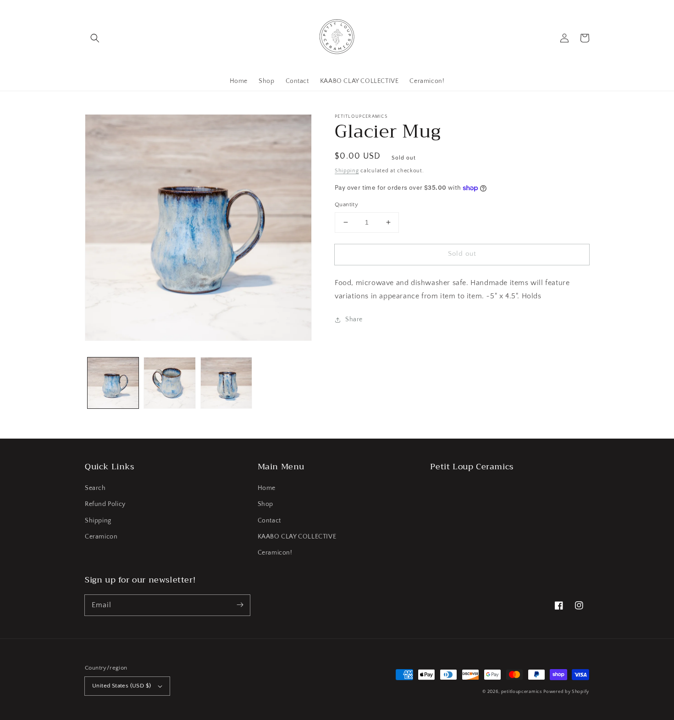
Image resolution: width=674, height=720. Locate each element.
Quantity (346, 204)
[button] (95, 38)
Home (267, 488)
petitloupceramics (521, 691)
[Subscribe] (240, 605)
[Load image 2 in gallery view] (169, 383)
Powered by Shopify (566, 691)
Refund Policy (105, 504)
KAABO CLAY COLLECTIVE (297, 536)
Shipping (347, 171)
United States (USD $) (121, 685)
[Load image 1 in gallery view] (113, 383)
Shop (265, 504)
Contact (269, 520)
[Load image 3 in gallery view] (226, 383)
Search (95, 488)
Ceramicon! (275, 552)
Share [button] (354, 319)
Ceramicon (101, 536)
